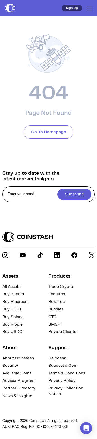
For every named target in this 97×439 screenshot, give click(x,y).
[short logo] (10, 8)
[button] (86, 428)
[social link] (5, 255)
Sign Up (72, 8)
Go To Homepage (48, 132)
